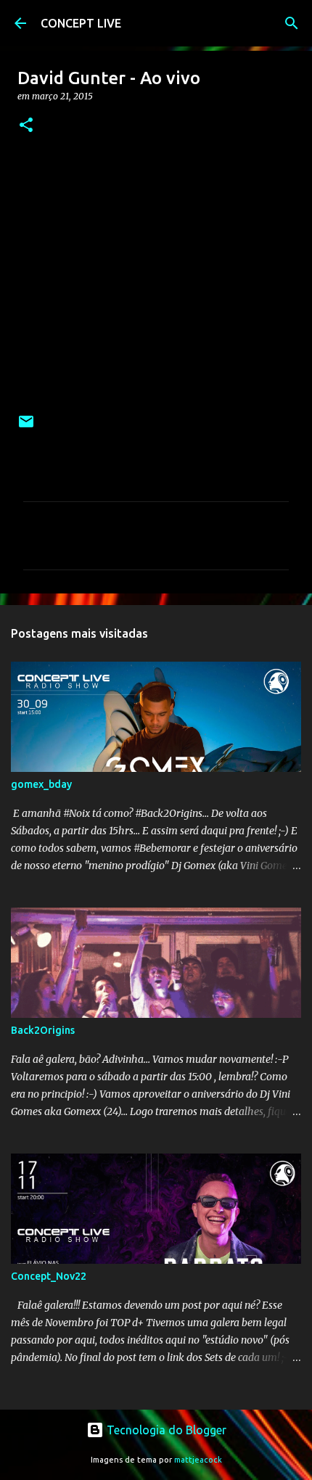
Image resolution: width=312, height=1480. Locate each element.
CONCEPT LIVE (81, 23)
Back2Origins (43, 1030)
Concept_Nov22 (48, 1276)
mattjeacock (198, 1459)
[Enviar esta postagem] (26, 427)
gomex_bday (41, 784)
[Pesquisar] (291, 23)
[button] (26, 126)
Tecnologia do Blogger (165, 1429)
